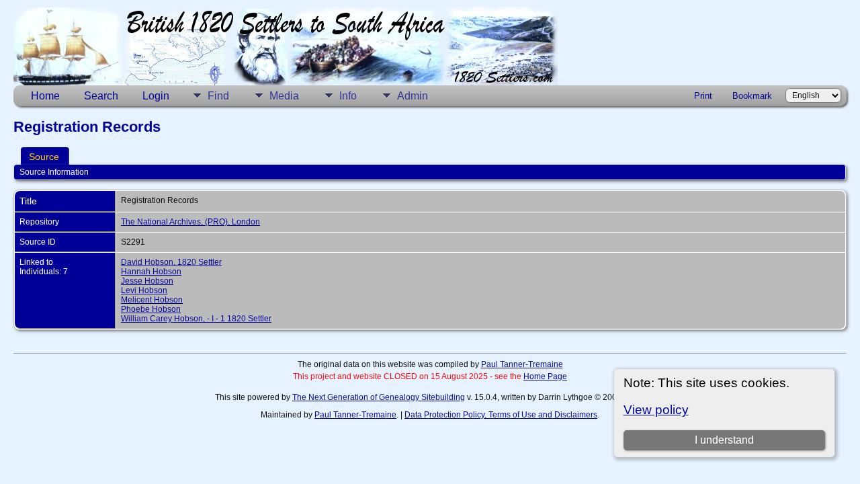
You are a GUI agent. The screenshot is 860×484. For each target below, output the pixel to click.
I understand (724, 440)
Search (101, 96)
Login (155, 96)
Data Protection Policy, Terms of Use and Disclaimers (500, 414)
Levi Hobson (144, 290)
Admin (412, 96)
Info (348, 96)
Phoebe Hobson (151, 309)
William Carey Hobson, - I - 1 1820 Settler (196, 318)
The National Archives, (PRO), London (190, 222)
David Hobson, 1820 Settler (171, 262)
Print (703, 96)
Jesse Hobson (147, 281)
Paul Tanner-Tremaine (522, 364)
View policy (656, 410)
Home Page (545, 376)
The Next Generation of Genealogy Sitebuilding (378, 397)
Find (218, 96)
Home (45, 96)
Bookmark (752, 96)
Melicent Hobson (152, 300)
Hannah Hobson (151, 271)
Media (284, 96)
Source (44, 156)
